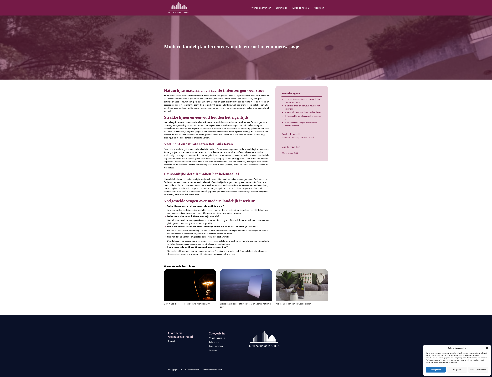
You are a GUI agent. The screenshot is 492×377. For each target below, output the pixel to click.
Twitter (295, 137)
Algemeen (319, 7)
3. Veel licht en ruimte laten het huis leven (303, 112)
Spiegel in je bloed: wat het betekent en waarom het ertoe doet (245, 305)
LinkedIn (303, 137)
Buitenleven (281, 7)
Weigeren (457, 369)
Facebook (285, 137)
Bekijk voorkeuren (478, 369)
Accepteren (436, 369)
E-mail (311, 137)
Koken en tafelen (300, 7)
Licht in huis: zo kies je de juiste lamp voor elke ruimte (187, 303)
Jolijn (298, 146)
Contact (171, 341)
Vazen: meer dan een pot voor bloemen (293, 303)
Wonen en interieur (261, 7)
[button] (487, 348)
